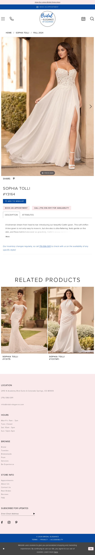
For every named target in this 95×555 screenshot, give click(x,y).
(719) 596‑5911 (7, 397)
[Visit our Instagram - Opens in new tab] (9, 522)
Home (9, 32)
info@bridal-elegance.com (12, 404)
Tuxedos (4, 450)
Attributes (28, 214)
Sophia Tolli (22, 32)
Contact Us (6, 487)
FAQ (3, 497)
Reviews (4, 494)
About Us (5, 484)
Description (11, 214)
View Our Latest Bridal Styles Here (47, 2)
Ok (91, 548)
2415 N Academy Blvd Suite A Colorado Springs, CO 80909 (27, 391)
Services (5, 461)
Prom (3, 457)
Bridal (3, 447)
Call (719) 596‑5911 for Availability (51, 208)
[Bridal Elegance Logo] (47, 19)
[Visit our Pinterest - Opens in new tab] (16, 522)
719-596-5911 (45, 246)
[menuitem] (11, 19)
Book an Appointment (16, 208)
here (56, 552)
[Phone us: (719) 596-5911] (11, 19)
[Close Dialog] (3, 549)
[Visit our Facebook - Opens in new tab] (2, 522)
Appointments (7, 480)
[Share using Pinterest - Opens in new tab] (14, 179)
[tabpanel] (47, 106)
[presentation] (24, 320)
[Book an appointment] (83, 19)
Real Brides (6, 491)
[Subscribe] (34, 514)
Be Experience (7, 464)
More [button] (8, 236)
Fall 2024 (38, 32)
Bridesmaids (6, 454)
